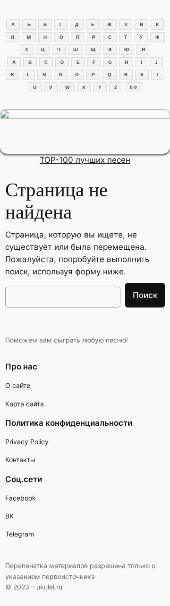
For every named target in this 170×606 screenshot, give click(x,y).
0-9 (133, 87)
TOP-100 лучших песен (85, 160)
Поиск (145, 295)
